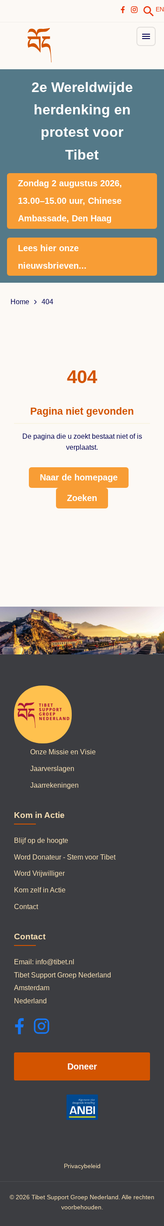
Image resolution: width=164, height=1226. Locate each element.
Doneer (82, 1066)
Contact (26, 906)
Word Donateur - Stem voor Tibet (64, 857)
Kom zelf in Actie (40, 890)
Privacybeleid (82, 1165)
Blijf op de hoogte (41, 840)
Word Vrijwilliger (39, 873)
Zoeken (82, 498)
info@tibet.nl (54, 962)
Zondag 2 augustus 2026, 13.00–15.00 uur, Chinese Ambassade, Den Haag (70, 200)
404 (47, 302)
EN (160, 9)
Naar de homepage (79, 477)
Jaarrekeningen (54, 785)
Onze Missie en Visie (63, 752)
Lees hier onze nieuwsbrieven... (52, 256)
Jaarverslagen (52, 768)
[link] (149, 11)
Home (19, 302)
